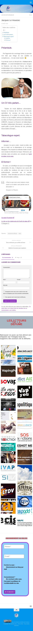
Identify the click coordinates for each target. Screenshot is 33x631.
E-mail (19, 279)
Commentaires (8, 257)
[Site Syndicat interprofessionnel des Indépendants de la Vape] (8, 478)
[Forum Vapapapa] (25, 487)
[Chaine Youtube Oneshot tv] (8, 447)
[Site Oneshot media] (25, 446)
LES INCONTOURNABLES (7, 15)
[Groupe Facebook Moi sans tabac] (8, 427)
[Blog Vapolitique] (25, 404)
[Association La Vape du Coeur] (8, 392)
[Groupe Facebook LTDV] (8, 491)
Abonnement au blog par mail (13, 568)
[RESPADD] (25, 511)
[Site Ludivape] (25, 457)
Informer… (8, 38)
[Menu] (30, 2)
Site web (5, 285)
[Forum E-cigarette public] (8, 362)
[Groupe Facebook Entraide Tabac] (8, 415)
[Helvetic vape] (25, 521)
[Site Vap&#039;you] (25, 392)
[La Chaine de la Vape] (8, 506)
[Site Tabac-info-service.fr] (25, 350)
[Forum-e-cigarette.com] (25, 358)
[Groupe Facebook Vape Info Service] (25, 368)
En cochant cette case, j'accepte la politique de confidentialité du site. (13, 581)
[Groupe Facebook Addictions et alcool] (25, 414)
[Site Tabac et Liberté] (25, 425)
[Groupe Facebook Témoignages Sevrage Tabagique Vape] (8, 457)
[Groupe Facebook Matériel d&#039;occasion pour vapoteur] (8, 405)
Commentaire (6, 267)
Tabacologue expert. (8, 36)
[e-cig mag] (8, 520)
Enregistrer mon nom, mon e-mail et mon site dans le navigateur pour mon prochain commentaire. (16, 292)
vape (20, 233)
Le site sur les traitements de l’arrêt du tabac (14, 221)
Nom (4, 279)
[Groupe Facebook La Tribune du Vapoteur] (25, 502)
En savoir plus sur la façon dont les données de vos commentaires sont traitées (16, 308)
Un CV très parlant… (8, 34)
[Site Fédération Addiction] (8, 438)
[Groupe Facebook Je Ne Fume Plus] (8, 352)
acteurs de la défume (12, 233)
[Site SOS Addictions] (25, 437)
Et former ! (8, 40)
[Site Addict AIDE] (25, 380)
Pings (19, 257)
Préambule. (6, 32)
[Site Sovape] (8, 381)
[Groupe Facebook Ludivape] (25, 472)
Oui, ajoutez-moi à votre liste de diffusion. (15, 297)
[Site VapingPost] (8, 371)
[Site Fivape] (8, 468)
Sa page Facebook (7, 217)
